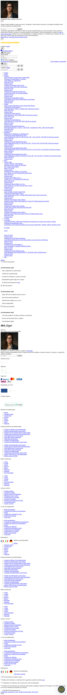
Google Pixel (7, 415)
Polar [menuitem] (23, 192)
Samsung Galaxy (9, 414)
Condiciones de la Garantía (11, 497)
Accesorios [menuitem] (7, 220)
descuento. (30, 350)
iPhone (6, 412)
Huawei (6, 417)
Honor (6, 419)
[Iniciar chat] (2, 48)
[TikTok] (10, 372)
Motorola (6, 423)
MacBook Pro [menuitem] (24, 134)
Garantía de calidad (9, 492)
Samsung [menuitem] (10, 77)
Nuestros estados (8, 491)
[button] (10, 45)
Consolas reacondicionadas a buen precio (15, 442)
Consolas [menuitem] (6, 218)
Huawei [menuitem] (20, 77)
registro (20, 29)
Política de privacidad (10, 516)
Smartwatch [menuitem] (34, 221)
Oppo (5, 422)
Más (5, 257)
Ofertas (3, 260)
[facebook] (3, 369)
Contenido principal (13, 37)
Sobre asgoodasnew (9, 509)
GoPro (6, 465)
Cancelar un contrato (19, 674)
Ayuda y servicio (9, 503)
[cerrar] (2, 21)
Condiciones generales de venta (13, 514)
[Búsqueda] (18, 66)
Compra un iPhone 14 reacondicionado (15, 429)
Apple (6, 462)
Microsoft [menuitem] (16, 105)
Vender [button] (8, 46)
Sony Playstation (8, 473)
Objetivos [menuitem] (12, 163)
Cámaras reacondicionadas (11, 440)
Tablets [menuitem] (6, 104)
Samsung (6, 471)
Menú (2, 37)
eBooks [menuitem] (33, 105)
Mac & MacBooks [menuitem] (25, 221)
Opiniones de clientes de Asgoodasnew (15, 511)
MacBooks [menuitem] (7, 132)
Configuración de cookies (11, 531)
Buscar (6, 37)
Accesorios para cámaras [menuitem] (44, 221)
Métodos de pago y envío (11, 496)
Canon (6, 477)
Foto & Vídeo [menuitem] (8, 162)
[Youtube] (6, 369)
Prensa (6, 512)
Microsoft (7, 469)
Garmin (6, 479)
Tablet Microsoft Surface (11, 439)
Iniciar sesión (13, 61)
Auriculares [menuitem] (7, 221)
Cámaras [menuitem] (6, 163)
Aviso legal (7, 517)
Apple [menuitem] (6, 77)
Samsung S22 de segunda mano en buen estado (17, 432)
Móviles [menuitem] (6, 76)
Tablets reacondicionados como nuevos (15, 431)
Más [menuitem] (28, 77)
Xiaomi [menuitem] (25, 77)
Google (6, 463)
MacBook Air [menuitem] (16, 134)
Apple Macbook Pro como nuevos (13, 435)
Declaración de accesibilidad (12, 529)
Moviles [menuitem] (13, 221)
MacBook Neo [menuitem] (8, 134)
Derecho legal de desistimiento (12, 494)
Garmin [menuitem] (20, 192)
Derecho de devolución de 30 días (13, 500)
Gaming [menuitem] (53, 221)
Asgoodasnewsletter (9, 502)
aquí (19, 282)
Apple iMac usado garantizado (12, 437)
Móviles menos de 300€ (10, 456)
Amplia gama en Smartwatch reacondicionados (17, 434)
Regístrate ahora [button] (5, 61)
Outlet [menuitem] (6, 74)
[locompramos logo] (1, 400)
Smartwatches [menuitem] (8, 190)
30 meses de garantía (10, 499)
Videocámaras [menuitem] (19, 163)
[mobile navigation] (2, 39)
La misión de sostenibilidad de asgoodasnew (16, 522)
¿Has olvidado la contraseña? (58, 61)
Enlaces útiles (23, 37)
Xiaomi (6, 420)
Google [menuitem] (15, 77)
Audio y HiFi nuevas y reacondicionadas (15, 454)
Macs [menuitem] (5, 160)
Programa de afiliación (10, 526)
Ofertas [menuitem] (6, 73)
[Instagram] (3, 372)
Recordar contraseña (8, 60)
